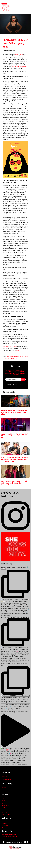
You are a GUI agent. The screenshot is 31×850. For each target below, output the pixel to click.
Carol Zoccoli (19, 54)
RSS (3, 827)
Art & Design (5, 805)
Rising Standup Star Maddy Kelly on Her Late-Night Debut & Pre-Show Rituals (14, 412)
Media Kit (4, 787)
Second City (13, 358)
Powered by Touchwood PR (15, 842)
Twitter (4, 822)
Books (3, 803)
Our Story (5, 776)
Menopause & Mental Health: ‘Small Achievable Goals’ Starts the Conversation (14, 483)
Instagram (5, 825)
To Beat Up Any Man (11, 346)
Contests (4, 791)
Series (3, 800)
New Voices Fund (6, 780)
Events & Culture (7, 37)
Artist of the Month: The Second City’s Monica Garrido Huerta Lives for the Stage (14, 436)
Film (3, 798)
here (17, 350)
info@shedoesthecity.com (9, 834)
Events (4, 809)
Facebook (4, 823)
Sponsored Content (7, 789)
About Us (4, 811)
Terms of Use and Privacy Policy (10, 836)
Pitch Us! (4, 778)
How (4, 346)
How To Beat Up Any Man (19, 67)
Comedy (16, 357)
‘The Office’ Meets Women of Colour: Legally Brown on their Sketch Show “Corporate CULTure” (14, 459)
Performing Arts (6, 802)
